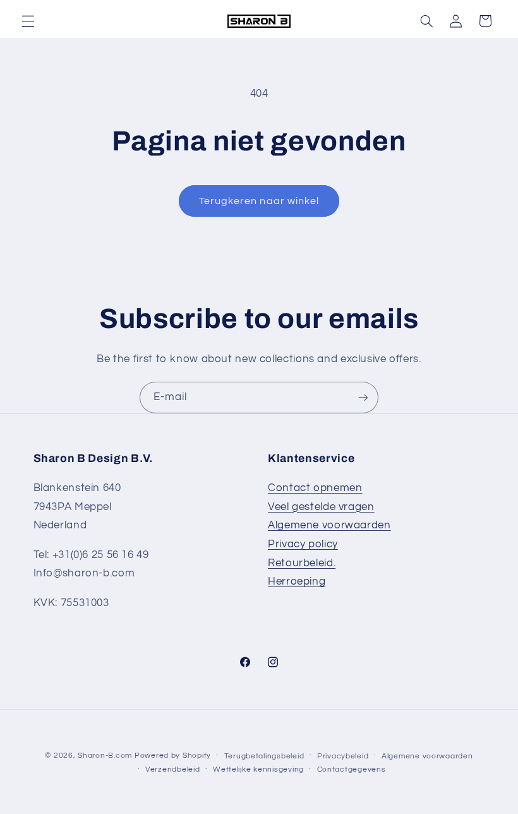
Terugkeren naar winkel (259, 201)
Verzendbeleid (172, 769)
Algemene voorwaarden (329, 525)
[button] (27, 20)
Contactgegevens (351, 769)
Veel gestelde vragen (321, 507)
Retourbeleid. (301, 563)
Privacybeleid (343, 756)
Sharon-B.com (105, 755)
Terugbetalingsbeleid (264, 756)
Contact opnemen (315, 488)
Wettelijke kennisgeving (258, 769)
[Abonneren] (363, 397)
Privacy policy (303, 544)
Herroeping (296, 581)
